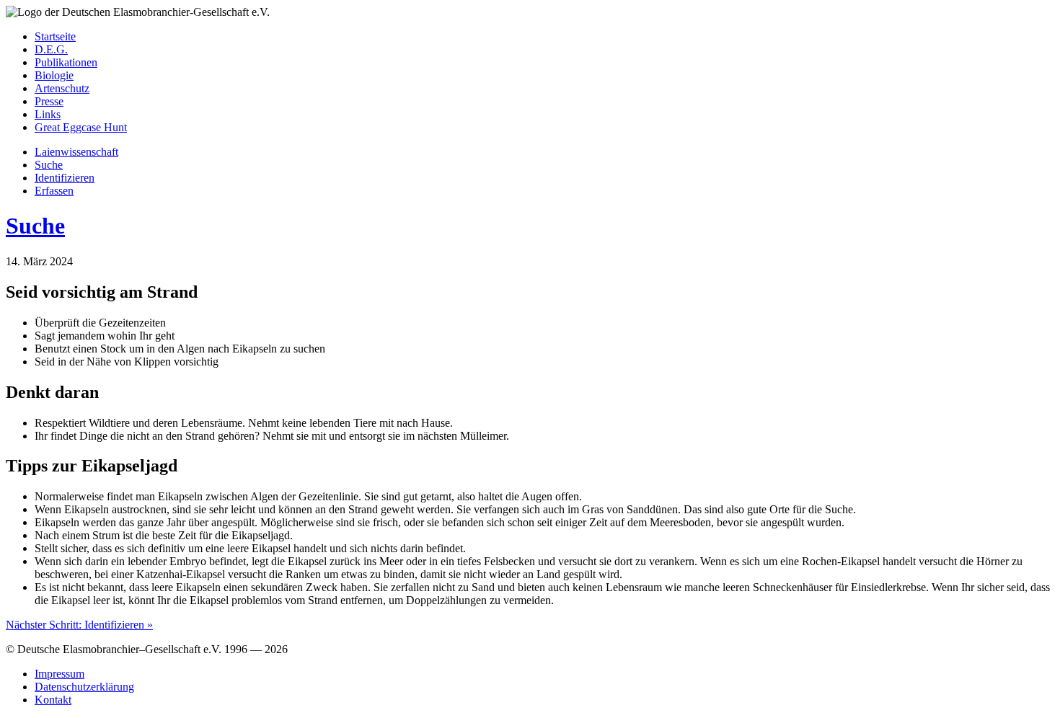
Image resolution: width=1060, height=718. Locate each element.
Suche (35, 226)
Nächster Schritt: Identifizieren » (79, 625)
